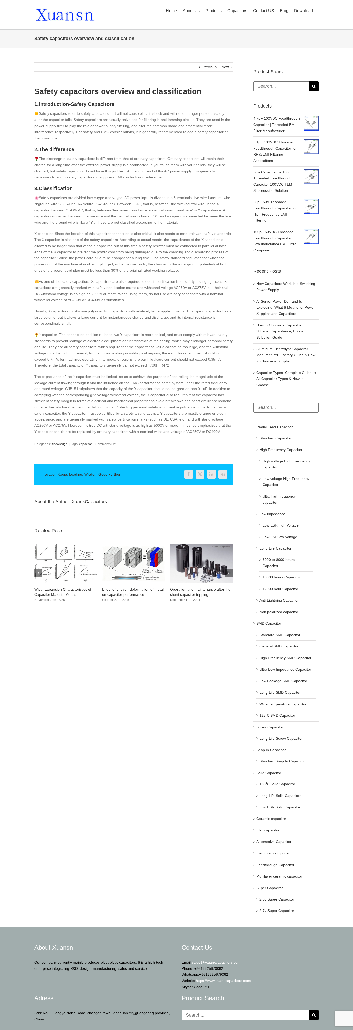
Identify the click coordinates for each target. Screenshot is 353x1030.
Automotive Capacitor (273, 842)
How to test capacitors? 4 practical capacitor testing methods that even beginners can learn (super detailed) (199, 594)
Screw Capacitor (269, 727)
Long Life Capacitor (275, 548)
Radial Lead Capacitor (274, 427)
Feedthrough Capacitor (275, 865)
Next (225, 67)
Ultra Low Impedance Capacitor (285, 669)
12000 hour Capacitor (280, 589)
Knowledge (59, 444)
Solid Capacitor (268, 773)
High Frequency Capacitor (280, 450)
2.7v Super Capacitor (276, 911)
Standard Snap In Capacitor (282, 761)
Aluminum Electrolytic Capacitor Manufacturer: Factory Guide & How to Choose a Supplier (285, 355)
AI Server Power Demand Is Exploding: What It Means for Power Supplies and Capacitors (285, 307)
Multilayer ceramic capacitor (279, 876)
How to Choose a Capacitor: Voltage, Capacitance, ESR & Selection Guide (280, 331)
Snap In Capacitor (271, 750)
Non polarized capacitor (278, 612)
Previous (209, 67)
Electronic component (274, 853)
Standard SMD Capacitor (279, 635)
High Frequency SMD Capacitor (285, 658)
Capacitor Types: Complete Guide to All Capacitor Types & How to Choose (286, 379)
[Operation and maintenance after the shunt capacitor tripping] (133, 546)
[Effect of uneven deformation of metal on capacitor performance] (65, 546)
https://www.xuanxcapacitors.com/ (223, 981)
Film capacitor (267, 830)
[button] (38, 575)
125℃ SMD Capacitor (277, 715)
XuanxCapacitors (89, 501)
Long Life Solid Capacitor (280, 796)
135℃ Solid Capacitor (277, 784)
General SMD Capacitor (278, 646)
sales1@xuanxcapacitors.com (216, 962)
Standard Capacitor (275, 438)
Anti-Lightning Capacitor (279, 600)
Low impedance (272, 514)
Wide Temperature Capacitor (282, 704)
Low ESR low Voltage (280, 537)
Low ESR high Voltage (281, 525)
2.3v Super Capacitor (276, 899)
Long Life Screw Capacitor (281, 738)
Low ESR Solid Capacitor (279, 807)
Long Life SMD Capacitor (280, 692)
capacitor (85, 444)
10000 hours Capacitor (281, 577)
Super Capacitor (269, 888)
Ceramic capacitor (271, 819)
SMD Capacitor (268, 623)
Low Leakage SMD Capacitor (283, 681)
